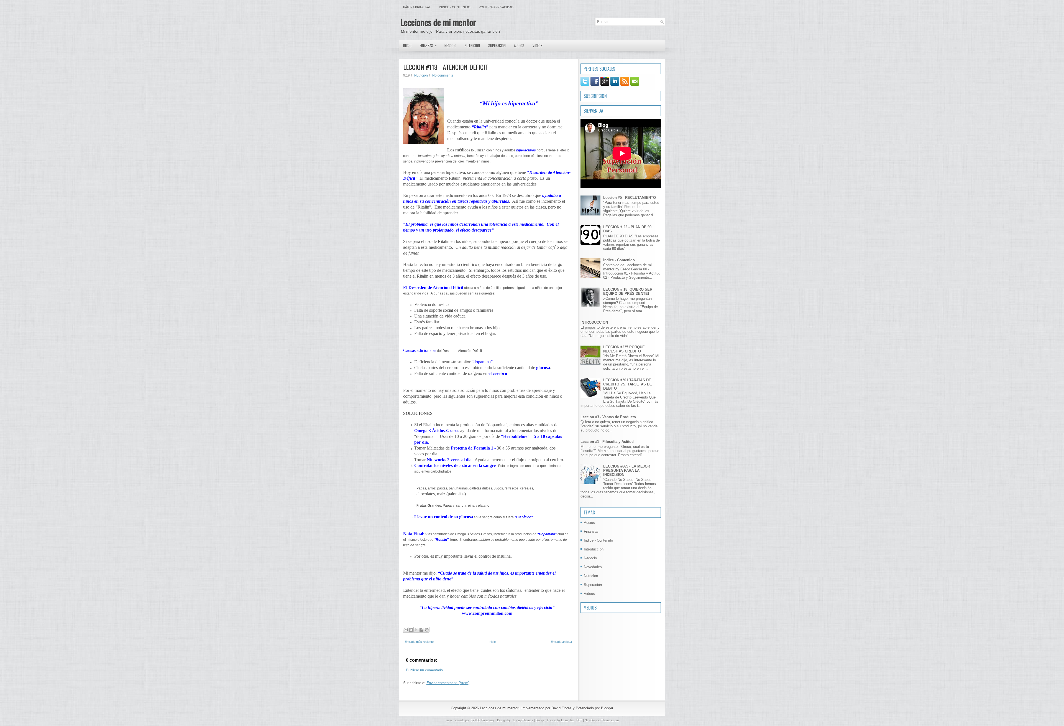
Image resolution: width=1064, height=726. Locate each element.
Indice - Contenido (454, 7)
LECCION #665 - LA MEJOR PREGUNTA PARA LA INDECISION (626, 470)
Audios (519, 45)
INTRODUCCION (594, 322)
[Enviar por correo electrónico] (405, 630)
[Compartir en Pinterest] (426, 630)
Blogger (607, 708)
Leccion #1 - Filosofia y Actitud (607, 442)
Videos (538, 45)
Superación (593, 585)
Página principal (417, 7)
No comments (442, 75)
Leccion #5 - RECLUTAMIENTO (629, 198)
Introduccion (593, 549)
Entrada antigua (561, 641)
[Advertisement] (597, 649)
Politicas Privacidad (496, 7)
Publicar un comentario (424, 670)
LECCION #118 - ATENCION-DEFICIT (445, 67)
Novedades (593, 567)
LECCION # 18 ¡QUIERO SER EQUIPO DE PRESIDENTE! (627, 291)
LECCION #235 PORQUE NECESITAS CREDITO (624, 349)
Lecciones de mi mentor (438, 22)
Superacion (497, 45)
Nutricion (472, 45)
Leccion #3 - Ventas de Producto (608, 417)
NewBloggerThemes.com (602, 720)
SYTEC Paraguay (482, 720)
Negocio (450, 45)
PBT (579, 720)
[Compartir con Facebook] (421, 630)
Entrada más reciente (419, 641)
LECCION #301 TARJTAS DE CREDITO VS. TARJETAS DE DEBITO (627, 384)
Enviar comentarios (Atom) (447, 683)
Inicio (407, 45)
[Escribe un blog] (411, 630)
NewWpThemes (522, 720)
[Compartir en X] (416, 630)
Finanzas (428, 45)
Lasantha (567, 720)
